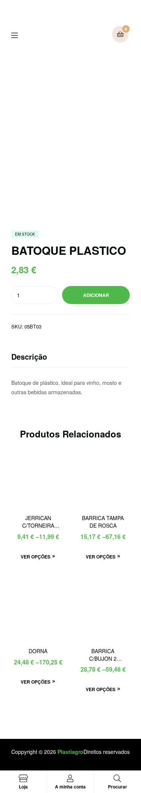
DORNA (38, 651)
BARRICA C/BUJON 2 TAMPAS (103, 655)
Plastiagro (70, 751)
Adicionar (96, 295)
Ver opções (35, 556)
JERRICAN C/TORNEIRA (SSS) (38, 522)
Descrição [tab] (29, 356)
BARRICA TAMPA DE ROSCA (103, 522)
